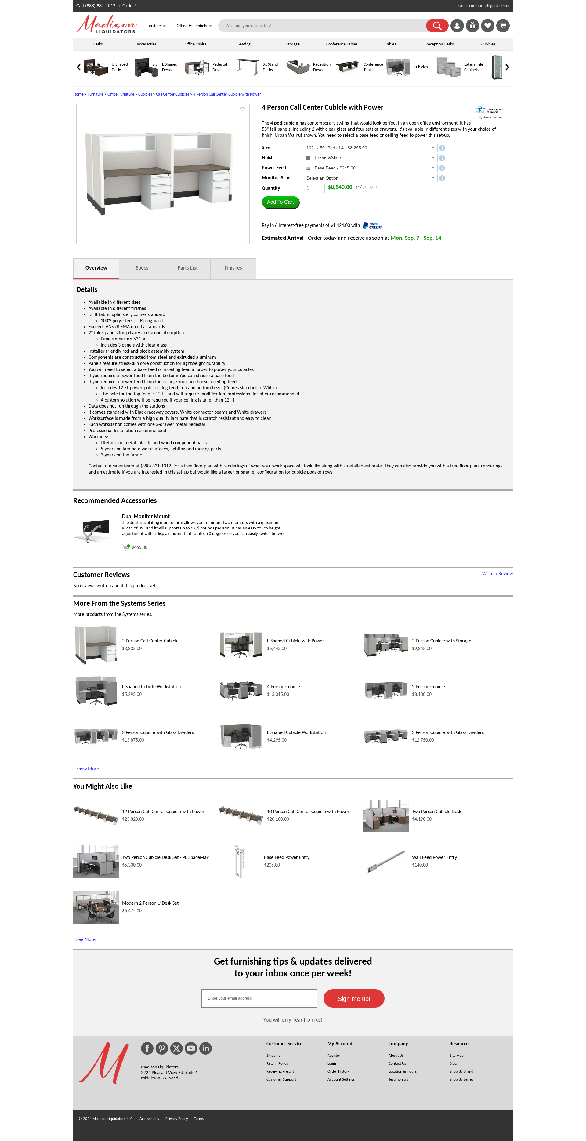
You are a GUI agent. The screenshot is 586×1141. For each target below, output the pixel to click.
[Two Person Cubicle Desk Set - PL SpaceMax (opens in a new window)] (96, 876)
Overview (96, 268)
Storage (293, 44)
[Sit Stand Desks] (247, 78)
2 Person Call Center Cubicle (150, 641)
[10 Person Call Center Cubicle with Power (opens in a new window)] (241, 824)
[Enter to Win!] (472, 31)
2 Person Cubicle (428, 687)
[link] (503, 25)
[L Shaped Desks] (146, 78)
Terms (199, 1119)
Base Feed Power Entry (286, 857)
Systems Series (490, 117)
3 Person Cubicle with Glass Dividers (158, 732)
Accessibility (149, 1119)
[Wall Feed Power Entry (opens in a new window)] (386, 875)
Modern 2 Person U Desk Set (150, 903)
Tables (390, 44)
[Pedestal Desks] (197, 78)
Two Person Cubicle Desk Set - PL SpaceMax (165, 857)
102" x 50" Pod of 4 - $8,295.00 (336, 147)
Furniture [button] (155, 26)
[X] (176, 1048)
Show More (87, 769)
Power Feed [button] (274, 167)
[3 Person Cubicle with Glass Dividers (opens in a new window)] (96, 744)
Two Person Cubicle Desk (436, 811)
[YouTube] (191, 1048)
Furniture (95, 94)
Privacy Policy (176, 1119)
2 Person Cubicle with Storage (441, 641)
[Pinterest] (161, 1048)
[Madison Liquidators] (106, 32)
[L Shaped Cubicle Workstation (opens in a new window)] (96, 706)
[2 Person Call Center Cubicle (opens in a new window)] (96, 664)
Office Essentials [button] (194, 26)
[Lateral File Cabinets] (448, 78)
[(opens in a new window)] (490, 109)
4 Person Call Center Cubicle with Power (227, 94)
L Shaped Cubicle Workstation (151, 687)
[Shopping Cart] (503, 25)
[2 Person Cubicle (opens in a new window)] (386, 699)
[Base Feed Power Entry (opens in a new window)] (239, 881)
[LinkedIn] (205, 1048)
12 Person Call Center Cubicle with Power (163, 811)
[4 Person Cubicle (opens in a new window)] (241, 700)
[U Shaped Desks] (96, 78)
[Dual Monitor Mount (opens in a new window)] (96, 545)
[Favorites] (487, 31)
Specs (142, 268)
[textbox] (259, 998)
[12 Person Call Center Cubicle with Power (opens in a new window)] (96, 825)
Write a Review (497, 574)
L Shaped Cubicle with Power (295, 641)
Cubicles (488, 44)
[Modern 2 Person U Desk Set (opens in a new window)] (96, 922)
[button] (437, 25)
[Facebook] (147, 1048)
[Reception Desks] (297, 78)
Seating (244, 44)
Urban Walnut (327, 157)
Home (78, 94)
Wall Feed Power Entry (434, 857)
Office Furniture (120, 94)
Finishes (233, 268)
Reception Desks (439, 44)
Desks (98, 44)
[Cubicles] (398, 78)
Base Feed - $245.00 (334, 167)
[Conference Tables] (348, 78)
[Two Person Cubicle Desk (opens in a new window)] (386, 830)
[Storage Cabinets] (499, 78)
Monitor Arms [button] (276, 178)
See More (86, 939)
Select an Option (322, 178)
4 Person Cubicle (283, 687)
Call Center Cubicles (172, 94)
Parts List (188, 268)
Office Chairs (195, 44)
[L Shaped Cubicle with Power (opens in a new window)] (241, 658)
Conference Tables (341, 44)
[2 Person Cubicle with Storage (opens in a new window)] (386, 656)
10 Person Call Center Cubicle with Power (308, 811)
